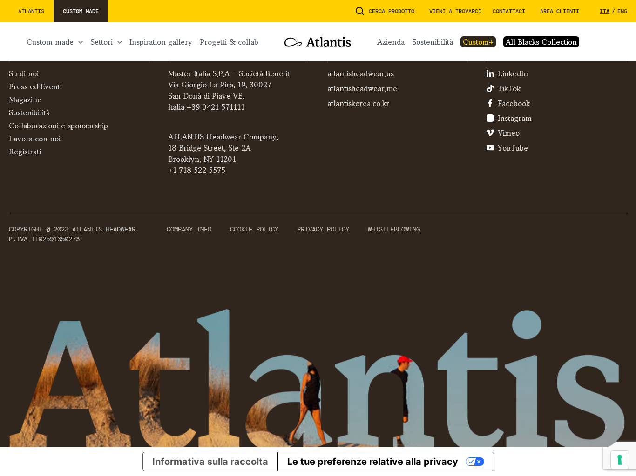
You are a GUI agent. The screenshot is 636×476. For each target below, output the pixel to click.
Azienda (391, 41)
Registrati (25, 151)
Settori (101, 41)
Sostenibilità (432, 41)
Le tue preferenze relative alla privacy (372, 461)
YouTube (513, 147)
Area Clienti (559, 11)
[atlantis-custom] (317, 42)
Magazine (25, 99)
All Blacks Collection (541, 41)
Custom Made (50, 41)
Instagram (515, 118)
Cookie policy (254, 229)
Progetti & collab (229, 41)
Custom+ (478, 41)
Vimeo (509, 133)
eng (622, 11)
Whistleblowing (394, 229)
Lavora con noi (35, 138)
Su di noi (24, 73)
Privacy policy (323, 229)
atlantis (31, 11)
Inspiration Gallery (160, 41)
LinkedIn (513, 73)
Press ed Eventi (35, 86)
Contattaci (509, 11)
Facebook (514, 103)
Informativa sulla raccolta (210, 461)
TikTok (509, 88)
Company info (189, 229)
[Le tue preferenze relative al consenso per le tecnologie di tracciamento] (620, 460)
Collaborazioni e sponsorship (58, 125)
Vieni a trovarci (455, 11)
